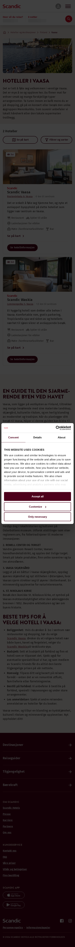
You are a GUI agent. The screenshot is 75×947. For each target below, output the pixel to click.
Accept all (38, 496)
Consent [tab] (13, 437)
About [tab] (61, 437)
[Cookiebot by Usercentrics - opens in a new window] (55, 428)
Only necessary (37, 516)
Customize (35, 506)
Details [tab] (37, 437)
